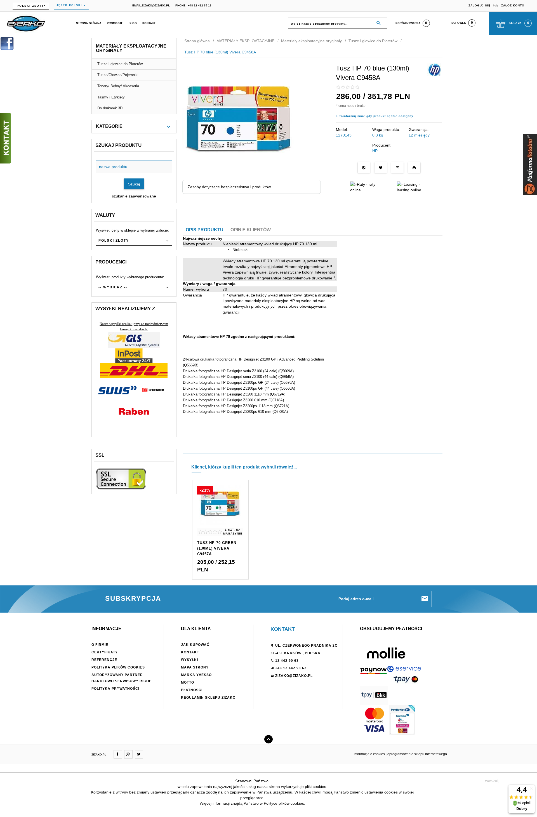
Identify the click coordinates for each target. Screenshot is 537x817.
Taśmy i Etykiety (111, 97)
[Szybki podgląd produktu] (220, 510)
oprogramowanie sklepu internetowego (417, 754)
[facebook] (118, 754)
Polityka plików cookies (118, 667)
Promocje (115, 23)
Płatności (191, 690)
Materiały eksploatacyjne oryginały (131, 48)
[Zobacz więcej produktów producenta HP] (434, 69)
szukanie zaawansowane (134, 196)
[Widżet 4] (7, 43)
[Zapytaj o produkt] (397, 167)
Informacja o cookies (369, 754)
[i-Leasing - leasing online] (412, 187)
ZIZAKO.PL (98, 754)
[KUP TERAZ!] (220, 548)
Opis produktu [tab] (204, 229)
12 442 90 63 (286, 661)
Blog (133, 23)
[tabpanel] (312, 330)
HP (375, 151)
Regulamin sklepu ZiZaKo (208, 698)
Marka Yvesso (196, 675)
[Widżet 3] (5, 138)
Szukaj (134, 184)
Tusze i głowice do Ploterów (120, 64)
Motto (187, 682)
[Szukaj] (379, 23)
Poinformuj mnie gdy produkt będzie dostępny (376, 115)
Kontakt (149, 23)
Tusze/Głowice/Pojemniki (117, 75)
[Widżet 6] (530, 164)
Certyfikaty (104, 652)
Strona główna (88, 23)
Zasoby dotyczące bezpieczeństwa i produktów (229, 187)
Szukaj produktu (118, 145)
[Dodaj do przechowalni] (381, 167)
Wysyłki (189, 660)
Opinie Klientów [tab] (250, 229)
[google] (128, 754)
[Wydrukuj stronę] (414, 167)
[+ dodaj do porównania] (364, 167)
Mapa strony (195, 667)
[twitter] (139, 754)
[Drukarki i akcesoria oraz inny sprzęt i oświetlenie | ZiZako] (26, 23)
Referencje (104, 660)
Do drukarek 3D (110, 108)
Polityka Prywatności (115, 689)
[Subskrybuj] (425, 599)
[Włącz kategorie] (168, 126)
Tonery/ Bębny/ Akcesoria (118, 86)
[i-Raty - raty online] (365, 187)
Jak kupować (195, 645)
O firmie (99, 645)
